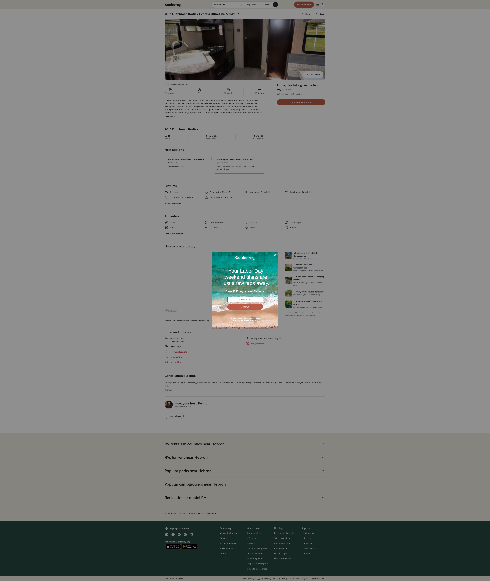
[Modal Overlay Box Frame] (245, 290)
